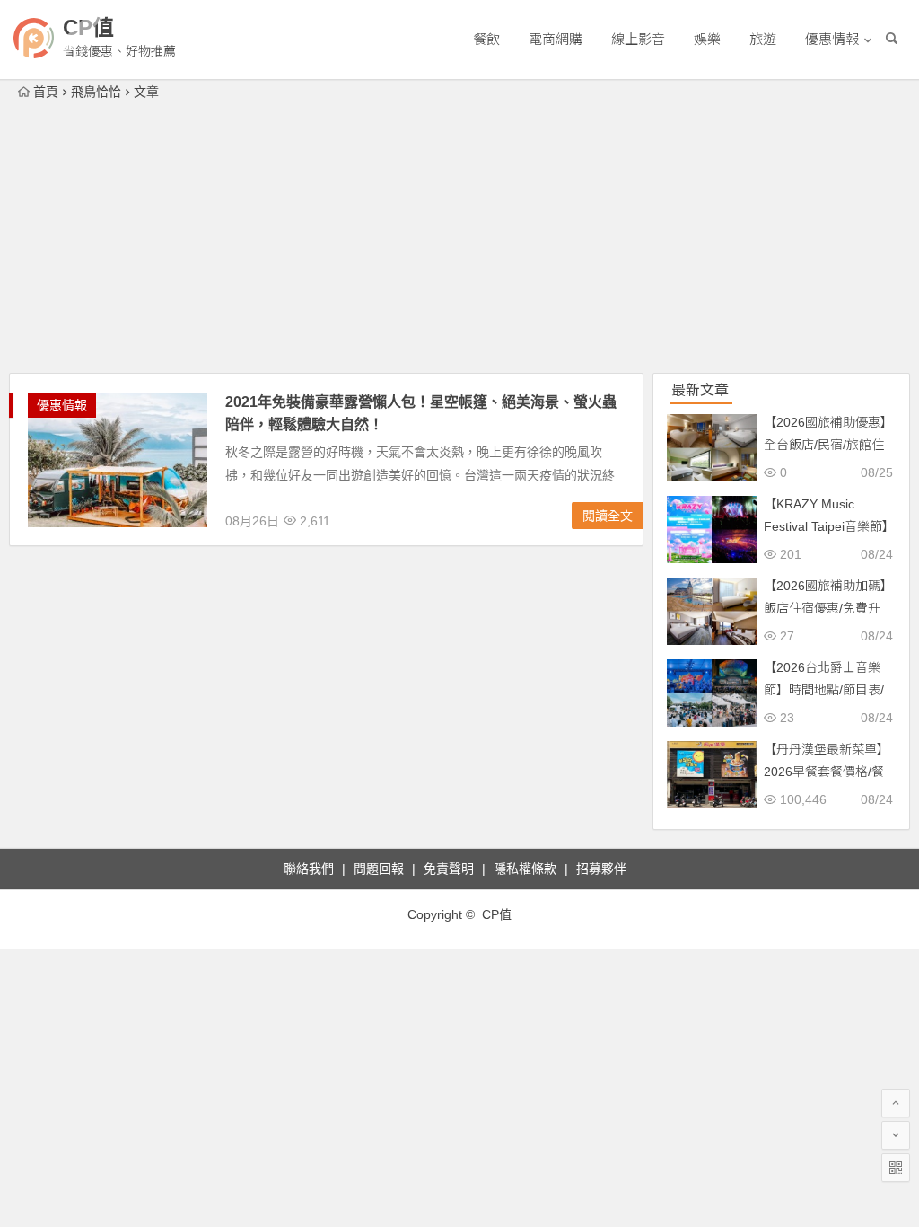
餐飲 (486, 39)
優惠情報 (832, 39)
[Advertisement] (459, 238)
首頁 (45, 91)
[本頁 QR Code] (895, 1167)
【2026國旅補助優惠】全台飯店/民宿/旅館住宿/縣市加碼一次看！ (828, 444)
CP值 (88, 27)
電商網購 (555, 39)
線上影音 (638, 39)
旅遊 (762, 39)
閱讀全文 (607, 515)
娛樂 (707, 39)
